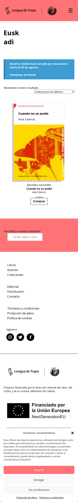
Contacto (13, 296)
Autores (12, 270)
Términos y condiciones (51, 497)
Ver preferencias (39, 490)
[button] (72, 433)
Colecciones (15, 275)
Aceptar (39, 470)
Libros (11, 265)
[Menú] (70, 10)
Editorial (13, 287)
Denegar (39, 480)
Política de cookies (19, 318)
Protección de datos (26, 497)
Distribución (15, 292)
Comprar (39, 201)
